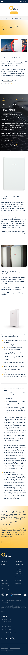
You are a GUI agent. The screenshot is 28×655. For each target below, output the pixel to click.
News (16, 585)
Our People (18, 569)
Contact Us (7, 83)
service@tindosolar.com (10, 632)
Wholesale (4, 564)
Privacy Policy (4, 648)
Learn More (7, 140)
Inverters (3, 587)
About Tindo (18, 568)
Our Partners (18, 571)
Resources (18, 580)
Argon (8, 652)
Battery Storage (5, 585)
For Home (4, 561)
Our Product (4, 580)
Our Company (19, 564)
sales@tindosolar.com (9, 629)
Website (3, 652)
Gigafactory (18, 573)
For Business (18, 561)
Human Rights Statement (7, 650)
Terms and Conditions (15, 648)
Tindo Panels (4, 583)
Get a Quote (14, 13)
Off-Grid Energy (5, 589)
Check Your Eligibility (9, 145)
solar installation (10, 204)
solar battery (22, 208)
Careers (17, 577)
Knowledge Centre (19, 583)
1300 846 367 (23, 1)
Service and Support (20, 575)
